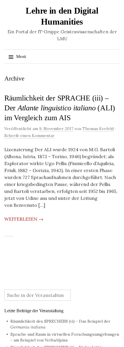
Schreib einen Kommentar (29, 135)
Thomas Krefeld (98, 128)
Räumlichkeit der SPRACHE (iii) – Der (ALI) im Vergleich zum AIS (59, 108)
